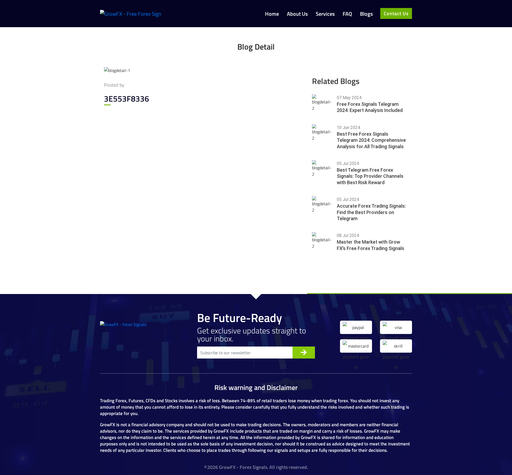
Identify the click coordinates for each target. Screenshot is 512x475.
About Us (297, 14)
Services (325, 14)
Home (272, 14)
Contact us (396, 13)
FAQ (347, 14)
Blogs (366, 14)
